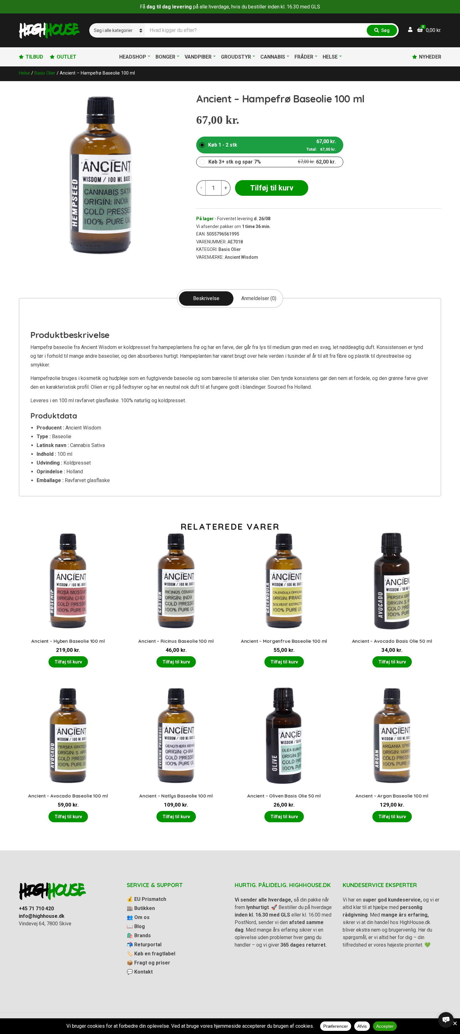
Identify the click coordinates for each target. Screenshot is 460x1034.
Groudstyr (236, 57)
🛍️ (139, 935)
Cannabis (272, 57)
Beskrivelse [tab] (206, 298)
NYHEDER (430, 57)
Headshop (132, 57)
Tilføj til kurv (272, 188)
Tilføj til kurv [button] (68, 662)
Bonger (165, 57)
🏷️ (151, 954)
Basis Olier (44, 72)
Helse (330, 57)
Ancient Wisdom (241, 257)
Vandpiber (198, 57)
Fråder (303, 57)
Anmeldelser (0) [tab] (258, 298)
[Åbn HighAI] (446, 1020)
